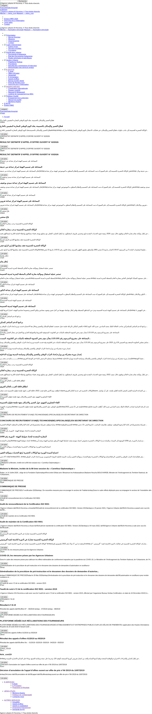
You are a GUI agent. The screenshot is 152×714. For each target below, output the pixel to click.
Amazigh (14, 8)
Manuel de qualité (14, 100)
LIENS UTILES (9, 691)
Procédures (12, 64)
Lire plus (4, 134)
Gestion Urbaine (12, 60)
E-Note (10, 71)
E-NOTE (7, 103)
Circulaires (12, 50)
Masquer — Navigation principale (36, 30)
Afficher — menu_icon (8, 13)
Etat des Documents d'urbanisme (20, 56)
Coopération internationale (18, 88)
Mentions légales (14, 102)
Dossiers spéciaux (13, 86)
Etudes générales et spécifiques (20, 58)
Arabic (8, 8)
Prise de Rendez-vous (16, 83)
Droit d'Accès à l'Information (14, 20)
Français (3, 8)
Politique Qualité (12, 96)
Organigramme (13, 41)
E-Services (10, 69)
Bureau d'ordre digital (16, 81)
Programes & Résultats (20, 687)
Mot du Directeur (14, 37)
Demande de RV (18, 709)
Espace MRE (9, 105)
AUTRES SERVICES (12, 700)
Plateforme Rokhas (15, 62)
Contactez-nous (18, 697)
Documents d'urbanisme (17, 54)
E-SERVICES (9, 682)
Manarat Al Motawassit (16, 92)
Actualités (16, 702)
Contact (7, 24)
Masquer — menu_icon (25, 13)
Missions (11, 39)
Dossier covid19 (14, 90)
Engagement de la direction (18, 98)
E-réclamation (13, 77)
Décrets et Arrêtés (14, 48)
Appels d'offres (13, 79)
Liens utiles (8, 22)
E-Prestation (17, 686)
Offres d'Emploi (13, 73)
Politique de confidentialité (22, 695)
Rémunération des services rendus (21, 67)
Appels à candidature (20, 706)
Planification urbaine (13, 52)
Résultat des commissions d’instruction (22, 66)
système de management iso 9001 (20, 94)
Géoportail (12, 75)
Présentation (11, 35)
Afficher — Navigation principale (12, 30)
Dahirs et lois (13, 47)
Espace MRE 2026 (11, 19)
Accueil (7, 117)
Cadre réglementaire (13, 45)
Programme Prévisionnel (21, 708)
